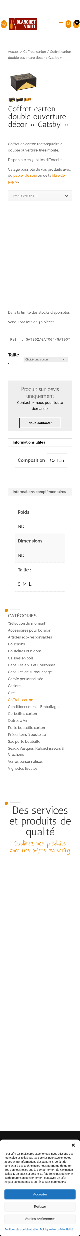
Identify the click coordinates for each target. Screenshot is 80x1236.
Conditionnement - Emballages (34, 707)
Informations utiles (29, 442)
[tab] (40, 442)
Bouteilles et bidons (25, 651)
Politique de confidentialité (21, 1229)
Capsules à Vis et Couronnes (32, 665)
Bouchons (16, 644)
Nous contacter (40, 423)
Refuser (40, 1207)
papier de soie (25, 175)
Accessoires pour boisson (29, 630)
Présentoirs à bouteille (27, 735)
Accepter (40, 1194)
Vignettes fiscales (22, 768)
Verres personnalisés (25, 761)
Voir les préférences (40, 1219)
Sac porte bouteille (24, 741)
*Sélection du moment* (27, 623)
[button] (73, 1145)
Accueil (13, 51)
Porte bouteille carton (26, 728)
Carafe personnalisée (25, 679)
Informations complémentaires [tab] (39, 492)
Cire (11, 693)
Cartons (14, 686)
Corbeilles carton (22, 714)
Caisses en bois (21, 658)
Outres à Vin (18, 720)
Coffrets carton (34, 51)
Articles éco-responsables (30, 637)
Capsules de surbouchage (30, 672)
